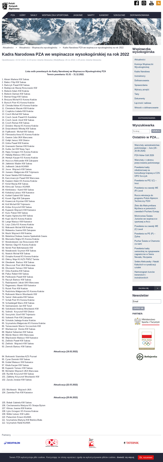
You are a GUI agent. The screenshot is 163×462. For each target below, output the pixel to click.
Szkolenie (119, 15)
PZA (13, 15)
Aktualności (140, 59)
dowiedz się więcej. (126, 457)
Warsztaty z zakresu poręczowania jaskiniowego (147, 161)
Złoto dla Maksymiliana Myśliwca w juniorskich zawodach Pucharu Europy (147, 208)
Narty (91, 15)
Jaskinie (78, 15)
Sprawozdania (141, 85)
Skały (33, 15)
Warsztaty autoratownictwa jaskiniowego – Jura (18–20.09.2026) (147, 148)
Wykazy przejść (142, 89)
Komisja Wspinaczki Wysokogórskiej (144, 65)
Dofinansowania (139, 15)
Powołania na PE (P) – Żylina (145, 235)
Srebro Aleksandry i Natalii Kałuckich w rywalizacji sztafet (147, 264)
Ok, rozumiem (145, 457)
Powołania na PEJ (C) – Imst (145, 182)
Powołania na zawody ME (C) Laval (146, 227)
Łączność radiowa (143, 103)
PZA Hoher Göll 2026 (144, 155)
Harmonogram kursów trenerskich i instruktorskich (145, 275)
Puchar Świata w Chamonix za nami (147, 242)
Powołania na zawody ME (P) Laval (146, 189)
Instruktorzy (140, 76)
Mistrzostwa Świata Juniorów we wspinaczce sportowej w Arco (146, 219)
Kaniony (104, 15)
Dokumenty (140, 98)
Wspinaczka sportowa (55, 15)
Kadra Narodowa (142, 71)
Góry (23, 15)
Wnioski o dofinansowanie (146, 107)
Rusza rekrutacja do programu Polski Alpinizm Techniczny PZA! (146, 198)
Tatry (137, 94)
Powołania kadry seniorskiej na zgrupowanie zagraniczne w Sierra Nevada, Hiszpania (147, 252)
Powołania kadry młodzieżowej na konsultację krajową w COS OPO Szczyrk (147, 171)
